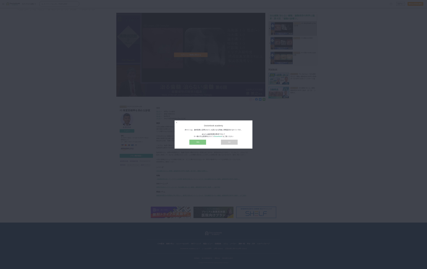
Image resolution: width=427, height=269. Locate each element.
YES (197, 142)
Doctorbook (218, 136)
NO (229, 142)
